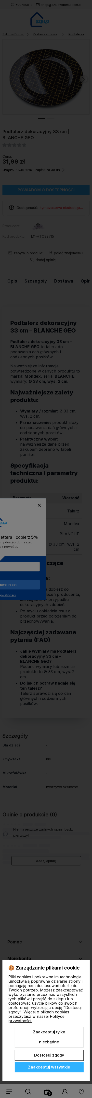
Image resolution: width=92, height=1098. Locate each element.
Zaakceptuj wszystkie (49, 1067)
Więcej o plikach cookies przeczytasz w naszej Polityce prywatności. (38, 1016)
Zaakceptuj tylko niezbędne (49, 1037)
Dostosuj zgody (49, 1055)
